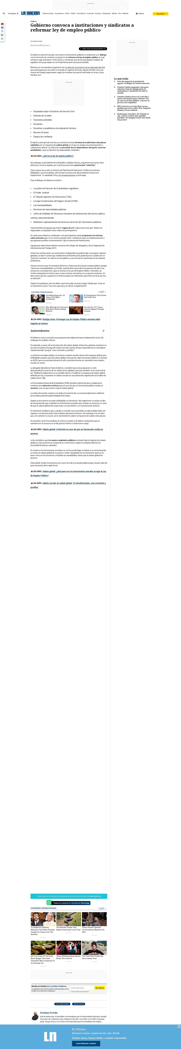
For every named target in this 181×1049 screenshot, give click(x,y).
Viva (119, 13)
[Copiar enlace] (103, 331)
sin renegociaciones (67, 175)
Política (73, 13)
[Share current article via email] (2, 24)
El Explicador (106, 13)
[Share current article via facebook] (2, 27)
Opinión (114, 13)
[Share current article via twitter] (2, 31)
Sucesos (98, 13)
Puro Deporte (81, 13)
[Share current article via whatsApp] (2, 38)
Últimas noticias (48, 13)
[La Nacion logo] (30, 13)
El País (67, 13)
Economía (90, 13)
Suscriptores (59, 13)
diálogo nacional (79, 1004)
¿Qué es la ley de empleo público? (58, 156)
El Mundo (125, 13)
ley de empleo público (62, 1004)
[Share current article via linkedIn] (2, 35)
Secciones (12, 14)
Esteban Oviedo (37, 41)
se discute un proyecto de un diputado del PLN (85, 67)
